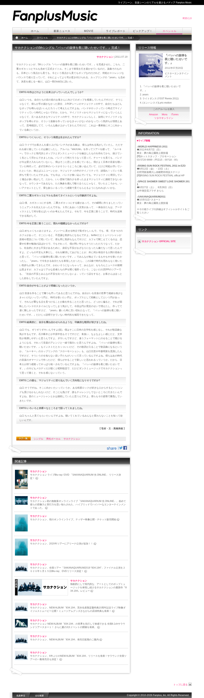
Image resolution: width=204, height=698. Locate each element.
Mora (164, 114)
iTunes (174, 114)
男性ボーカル (53, 438)
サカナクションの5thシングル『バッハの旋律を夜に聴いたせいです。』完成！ (95, 38)
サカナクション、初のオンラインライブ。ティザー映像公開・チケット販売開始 (73, 519)
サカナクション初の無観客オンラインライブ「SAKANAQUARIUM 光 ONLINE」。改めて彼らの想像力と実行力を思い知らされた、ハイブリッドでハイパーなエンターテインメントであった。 (78, 504)
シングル (38, 438)
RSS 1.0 (187, 18)
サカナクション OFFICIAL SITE (159, 241)
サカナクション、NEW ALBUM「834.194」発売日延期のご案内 (64, 639)
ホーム (35, 31)
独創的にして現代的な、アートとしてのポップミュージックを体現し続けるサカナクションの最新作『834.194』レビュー (98, 587)
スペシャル (170, 31)
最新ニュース (62, 31)
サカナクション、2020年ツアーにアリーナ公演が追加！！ (61, 543)
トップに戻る (180, 684)
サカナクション (105, 56)
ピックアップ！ (142, 31)
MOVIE (89, 31)
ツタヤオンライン (163, 118)
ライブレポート (116, 31)
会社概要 (39, 695)
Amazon (153, 114)
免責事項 (20, 695)
